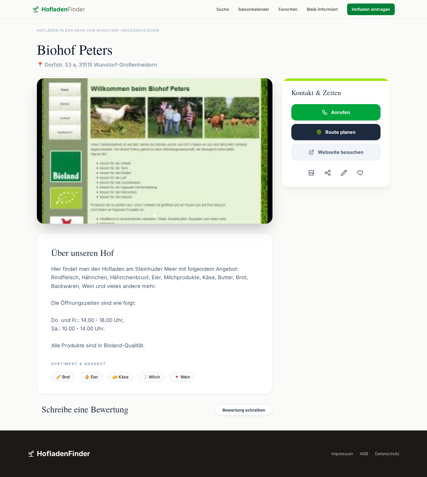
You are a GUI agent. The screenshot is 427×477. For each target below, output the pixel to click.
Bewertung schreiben (244, 409)
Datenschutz (387, 453)
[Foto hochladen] (311, 173)
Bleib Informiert (322, 9)
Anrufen (340, 112)
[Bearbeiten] (344, 173)
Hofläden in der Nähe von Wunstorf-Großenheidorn (98, 30)
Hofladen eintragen (371, 9)
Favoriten (288, 9)
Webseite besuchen (340, 152)
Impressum (342, 453)
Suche (222, 9)
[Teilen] (327, 173)
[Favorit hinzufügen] (360, 173)
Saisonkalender (253, 9)
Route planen (340, 132)
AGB (364, 453)
